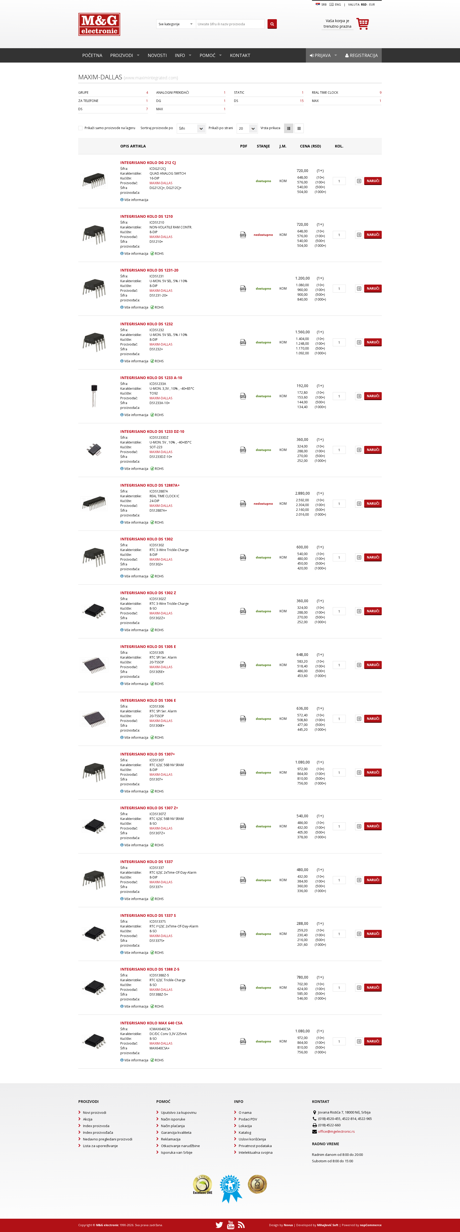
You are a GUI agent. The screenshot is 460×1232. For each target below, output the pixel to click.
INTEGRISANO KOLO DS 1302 (146, 538)
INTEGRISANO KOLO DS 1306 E (148, 700)
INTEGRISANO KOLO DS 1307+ (147, 754)
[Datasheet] (244, 235)
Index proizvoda (96, 1125)
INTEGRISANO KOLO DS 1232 (146, 323)
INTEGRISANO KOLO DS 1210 (146, 216)
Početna (92, 55)
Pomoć (207, 55)
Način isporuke (173, 1119)
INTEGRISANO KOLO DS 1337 (146, 861)
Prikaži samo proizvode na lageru (110, 128)
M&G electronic (107, 1225)
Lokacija (245, 1125)
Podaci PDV (248, 1119)
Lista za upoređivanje (100, 1145)
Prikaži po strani (221, 128)
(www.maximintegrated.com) (151, 78)
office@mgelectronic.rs (336, 1131)
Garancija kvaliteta (176, 1132)
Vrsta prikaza (270, 128)
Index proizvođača (98, 1132)
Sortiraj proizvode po (157, 128)
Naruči (373, 181)
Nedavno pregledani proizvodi (107, 1139)
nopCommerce (371, 1225)
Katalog (245, 1132)
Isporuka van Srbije (176, 1152)
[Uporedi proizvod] (359, 181)
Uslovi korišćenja (252, 1139)
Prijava (322, 55)
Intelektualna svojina (256, 1152)
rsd (364, 4)
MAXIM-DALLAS (161, 183)
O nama (245, 1112)
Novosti (157, 55)
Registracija (363, 55)
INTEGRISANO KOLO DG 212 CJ (148, 162)
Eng (337, 4)
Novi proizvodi (94, 1112)
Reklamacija (170, 1139)
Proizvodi (121, 55)
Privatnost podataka (255, 1145)
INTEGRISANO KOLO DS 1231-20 (149, 270)
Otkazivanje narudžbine (180, 1145)
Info (180, 55)
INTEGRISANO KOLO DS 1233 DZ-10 (152, 431)
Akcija (87, 1119)
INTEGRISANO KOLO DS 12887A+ (150, 485)
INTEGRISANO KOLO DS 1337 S (148, 915)
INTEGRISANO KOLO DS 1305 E (148, 646)
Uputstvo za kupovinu (178, 1112)
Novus (288, 1225)
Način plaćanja (173, 1125)
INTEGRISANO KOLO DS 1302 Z (148, 592)
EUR (372, 4)
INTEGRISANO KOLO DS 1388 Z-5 (149, 969)
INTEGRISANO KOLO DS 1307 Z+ (149, 807)
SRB (324, 4)
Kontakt (240, 55)
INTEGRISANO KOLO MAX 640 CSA (151, 1022)
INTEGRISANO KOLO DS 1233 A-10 (151, 377)
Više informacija (136, 200)
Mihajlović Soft (327, 1225)
